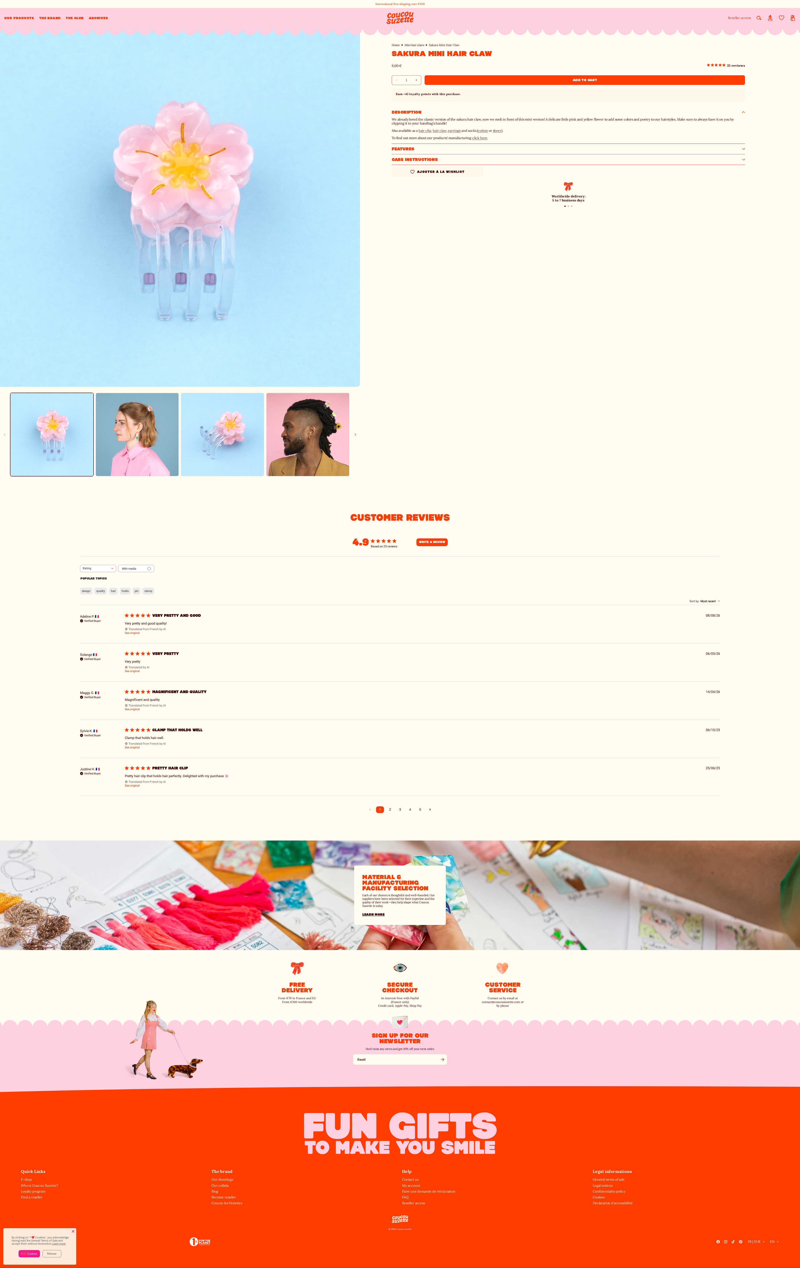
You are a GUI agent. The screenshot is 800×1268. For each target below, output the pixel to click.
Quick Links (33, 1171)
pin (137, 591)
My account (411, 1185)
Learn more (373, 914)
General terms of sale (609, 1179)
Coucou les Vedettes (226, 1203)
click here (479, 138)
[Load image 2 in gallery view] (137, 434)
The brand (221, 1171)
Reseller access (739, 18)
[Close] (73, 1231)
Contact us (410, 1179)
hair (113, 591)
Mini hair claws (414, 45)
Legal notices (603, 1185)
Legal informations (612, 1171)
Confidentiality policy (609, 1191)
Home (396, 45)
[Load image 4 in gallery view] (308, 434)
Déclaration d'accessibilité (613, 1203)
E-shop (26, 1179)
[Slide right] (355, 434)
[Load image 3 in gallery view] (222, 434)
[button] (19, 18)
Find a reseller (31, 1197)
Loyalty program (33, 1191)
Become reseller (223, 1197)
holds (125, 591)
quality (100, 591)
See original (132, 633)
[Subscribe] (442, 1059)
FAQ (405, 1197)
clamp (148, 591)
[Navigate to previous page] (370, 809)
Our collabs (220, 1185)
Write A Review (432, 542)
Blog (214, 1191)
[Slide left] (4, 434)
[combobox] (98, 568)
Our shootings (222, 1179)
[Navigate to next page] (430, 809)
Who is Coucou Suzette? (39, 1185)
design (86, 591)
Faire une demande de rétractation (428, 1191)
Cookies (599, 1197)
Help (407, 1171)
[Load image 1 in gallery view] (52, 434)
